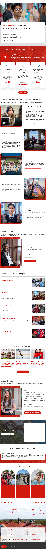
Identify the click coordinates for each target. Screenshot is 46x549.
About (2, 515)
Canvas (40, 510)
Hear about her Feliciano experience (32, 412)
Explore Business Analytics (23, 84)
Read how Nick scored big (30, 260)
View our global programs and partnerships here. (33, 168)
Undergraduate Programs (7, 280)
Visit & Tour (23, 497)
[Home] (4, 1)
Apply (8, 497)
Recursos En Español (33, 510)
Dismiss (3, 546)
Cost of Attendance (41, 508)
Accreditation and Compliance (35, 539)
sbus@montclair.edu (33, 453)
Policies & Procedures (24, 539)
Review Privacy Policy (12, 546)
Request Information (38, 498)
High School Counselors (25, 511)
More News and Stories (23, 371)
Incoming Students (15, 511)
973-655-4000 (12, 534)
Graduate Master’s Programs (8, 306)
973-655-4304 (32, 454)
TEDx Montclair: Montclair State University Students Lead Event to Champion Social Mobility (37, 363)
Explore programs (23, 92)
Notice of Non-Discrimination (19, 540)
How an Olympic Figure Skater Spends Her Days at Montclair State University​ (22, 363)
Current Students (15, 509)
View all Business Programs (7, 434)
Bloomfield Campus (35, 529)
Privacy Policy (17, 539)
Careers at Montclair (33, 515)
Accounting (27, 434)
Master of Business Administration (8, 82)
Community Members (25, 509)
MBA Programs (4, 292)
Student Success (4, 513)
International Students (16, 512)
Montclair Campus (12, 529)
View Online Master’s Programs (38, 82)
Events (40, 515)
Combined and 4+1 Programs (7, 331)
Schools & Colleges (11, 25)
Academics (5, 25)
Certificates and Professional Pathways (10, 318)
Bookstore (41, 513)
